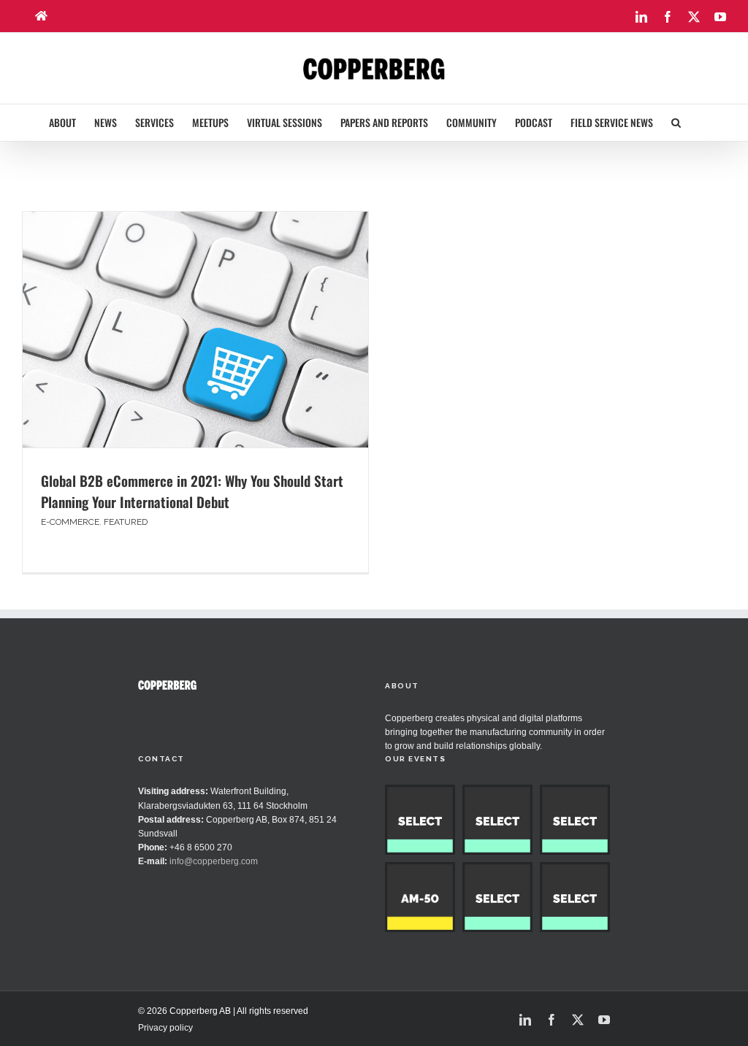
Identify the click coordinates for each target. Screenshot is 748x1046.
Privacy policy (165, 1028)
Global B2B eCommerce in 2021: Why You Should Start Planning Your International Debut (192, 491)
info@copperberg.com (213, 861)
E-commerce (70, 522)
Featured (126, 522)
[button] (676, 122)
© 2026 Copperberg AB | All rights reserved (223, 1011)
